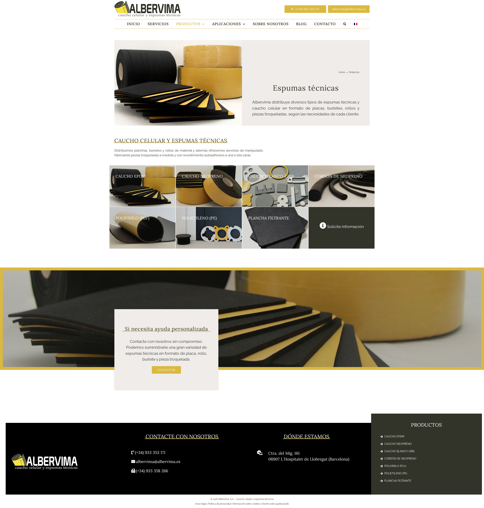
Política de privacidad (219, 504)
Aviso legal (200, 504)
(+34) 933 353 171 (150, 452)
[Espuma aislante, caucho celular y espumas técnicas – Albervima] (147, 2)
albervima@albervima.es (158, 461)
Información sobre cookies (246, 504)
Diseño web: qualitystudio (275, 504)
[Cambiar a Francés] (355, 24)
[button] (345, 24)
